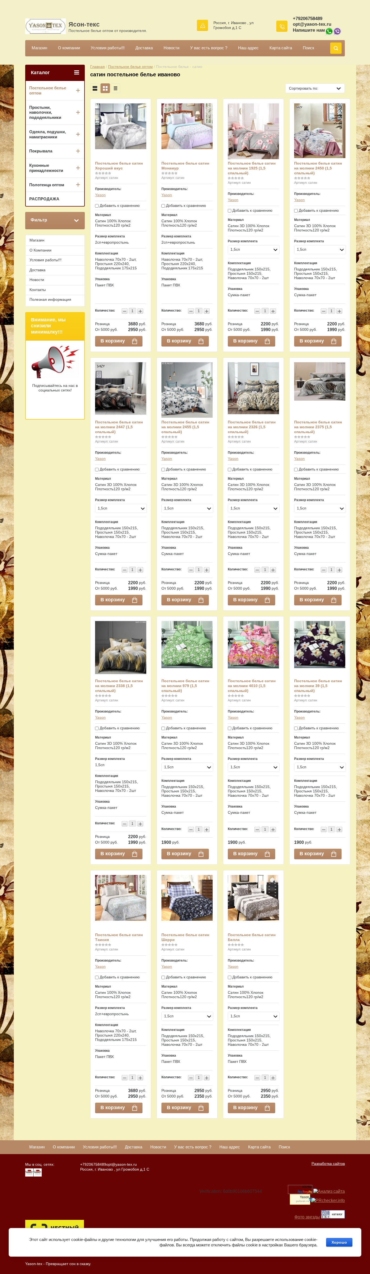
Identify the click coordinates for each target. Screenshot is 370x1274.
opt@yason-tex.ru (312, 24)
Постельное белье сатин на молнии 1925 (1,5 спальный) (251, 168)
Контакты (38, 290)
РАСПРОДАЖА (44, 199)
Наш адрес (248, 47)
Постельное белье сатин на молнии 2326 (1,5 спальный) (251, 427)
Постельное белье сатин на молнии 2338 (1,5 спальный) (119, 686)
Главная (97, 66)
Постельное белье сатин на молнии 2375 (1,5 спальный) (318, 427)
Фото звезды (307, 1217)
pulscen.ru (302, 1201)
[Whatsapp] (329, 34)
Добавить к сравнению (119, 205)
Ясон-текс (84, 24)
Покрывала (40, 151)
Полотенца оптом (46, 184)
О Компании (40, 250)
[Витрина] (105, 88)
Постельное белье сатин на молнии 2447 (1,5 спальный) (119, 427)
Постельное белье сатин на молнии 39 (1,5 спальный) (318, 686)
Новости (171, 47)
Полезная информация (50, 299)
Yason (100, 195)
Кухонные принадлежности (46, 168)
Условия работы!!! (108, 47)
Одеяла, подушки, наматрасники (47, 134)
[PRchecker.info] (328, 1200)
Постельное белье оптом (130, 66)
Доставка (144, 47)
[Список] (95, 88)
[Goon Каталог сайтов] (333, 1217)
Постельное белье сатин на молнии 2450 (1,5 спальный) (318, 168)
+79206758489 (307, 18)
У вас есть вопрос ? (208, 47)
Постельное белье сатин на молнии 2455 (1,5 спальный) (185, 427)
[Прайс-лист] (115, 88)
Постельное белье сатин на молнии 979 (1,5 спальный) (185, 686)
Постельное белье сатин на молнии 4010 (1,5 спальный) (251, 686)
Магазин (39, 47)
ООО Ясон (307, 1186)
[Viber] (337, 34)
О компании (69, 47)
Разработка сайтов (328, 1163)
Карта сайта (281, 47)
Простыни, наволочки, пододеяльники (45, 112)
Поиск (308, 47)
